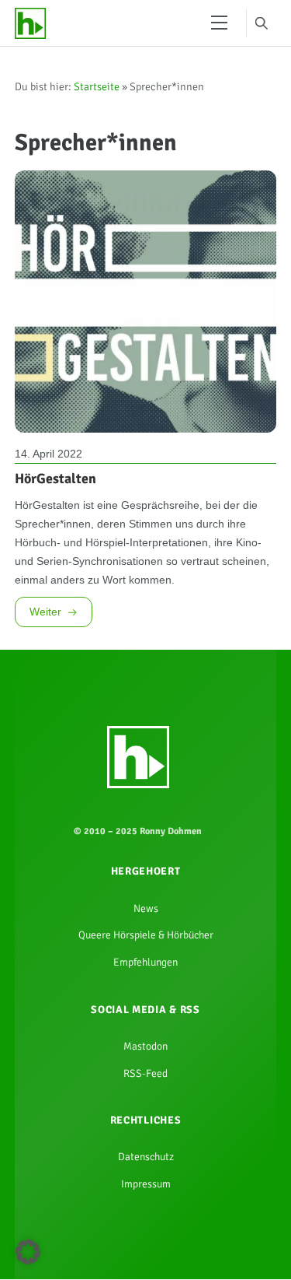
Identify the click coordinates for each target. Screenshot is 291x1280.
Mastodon (146, 1116)
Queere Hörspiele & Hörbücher (146, 996)
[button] (28, 1252)
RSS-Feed (146, 1147)
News (146, 965)
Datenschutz (145, 1236)
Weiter (45, 660)
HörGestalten (55, 498)
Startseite (97, 92)
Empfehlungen (145, 1026)
